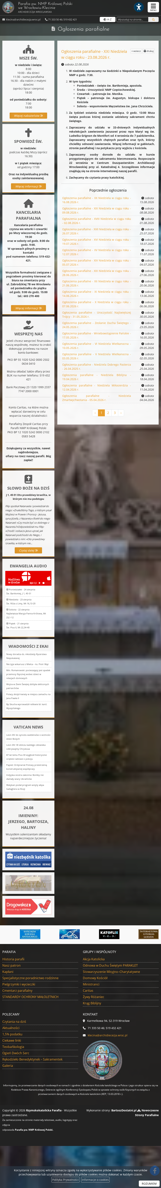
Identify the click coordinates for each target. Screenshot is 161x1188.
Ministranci (91, 984)
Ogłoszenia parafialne (84, 29)
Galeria (7, 1065)
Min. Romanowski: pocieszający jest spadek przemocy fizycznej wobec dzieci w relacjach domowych (28, 674)
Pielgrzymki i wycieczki (18, 984)
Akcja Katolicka (94, 959)
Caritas (88, 990)
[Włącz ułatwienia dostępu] (138, 7)
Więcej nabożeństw (27, 115)
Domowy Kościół (95, 978)
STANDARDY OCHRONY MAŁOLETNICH (30, 997)
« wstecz (136, 51)
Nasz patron (11, 965)
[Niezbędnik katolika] (28, 859)
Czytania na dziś (14, 1021)
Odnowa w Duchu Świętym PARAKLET (110, 965)
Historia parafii (13, 959)
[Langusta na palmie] (52, 934)
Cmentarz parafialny (17, 990)
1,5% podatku (12, 1034)
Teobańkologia (13, 1047)
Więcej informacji (27, 186)
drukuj (150, 51)
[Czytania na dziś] (28, 882)
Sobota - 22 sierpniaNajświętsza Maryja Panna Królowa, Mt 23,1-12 (26, 613)
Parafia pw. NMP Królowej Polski (45, 8)
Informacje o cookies (95, 1180)
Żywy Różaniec (93, 997)
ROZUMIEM (149, 1183)
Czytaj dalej (27, 550)
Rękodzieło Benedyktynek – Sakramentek (32, 1059)
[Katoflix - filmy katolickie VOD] (92, 934)
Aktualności (10, 1028)
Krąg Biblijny (92, 1003)
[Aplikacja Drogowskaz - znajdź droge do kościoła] (28, 906)
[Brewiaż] (131, 934)
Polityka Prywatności (65, 1180)
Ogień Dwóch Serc (15, 1053)
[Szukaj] (153, 19)
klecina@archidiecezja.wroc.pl (22, 19)
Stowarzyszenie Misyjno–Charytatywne (111, 972)
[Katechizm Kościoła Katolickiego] (13, 934)
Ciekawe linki (11, 1040)
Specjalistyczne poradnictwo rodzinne (30, 978)
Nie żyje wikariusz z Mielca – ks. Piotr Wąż (27, 664)
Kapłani (7, 972)
